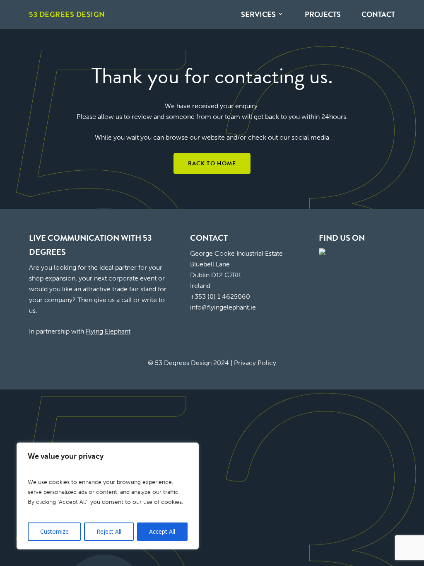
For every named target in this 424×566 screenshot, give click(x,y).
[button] (212, 163)
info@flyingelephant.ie (223, 307)
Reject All (108, 531)
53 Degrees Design (67, 14)
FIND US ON (342, 238)
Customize (54, 531)
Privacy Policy (255, 363)
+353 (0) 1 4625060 (220, 296)
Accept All (162, 531)
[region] (108, 496)
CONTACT (209, 238)
